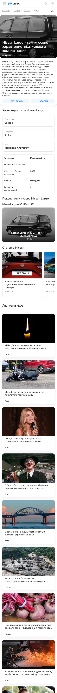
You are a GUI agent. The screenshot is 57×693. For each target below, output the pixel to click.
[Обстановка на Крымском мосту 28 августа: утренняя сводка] (28, 522)
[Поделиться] (52, 11)
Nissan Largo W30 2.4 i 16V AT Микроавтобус (28, 234)
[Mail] (10, 3)
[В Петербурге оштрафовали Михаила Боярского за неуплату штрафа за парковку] (28, 475)
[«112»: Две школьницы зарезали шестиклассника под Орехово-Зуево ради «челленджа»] (28, 335)
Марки (17, 10)
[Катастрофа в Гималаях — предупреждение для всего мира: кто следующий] (28, 568)
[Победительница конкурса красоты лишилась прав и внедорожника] (28, 429)
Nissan (27, 10)
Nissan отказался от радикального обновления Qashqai (20, 284)
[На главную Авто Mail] (16, 3)
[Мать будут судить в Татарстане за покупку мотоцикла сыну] (28, 382)
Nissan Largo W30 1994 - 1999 (18, 204)
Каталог (6, 10)
